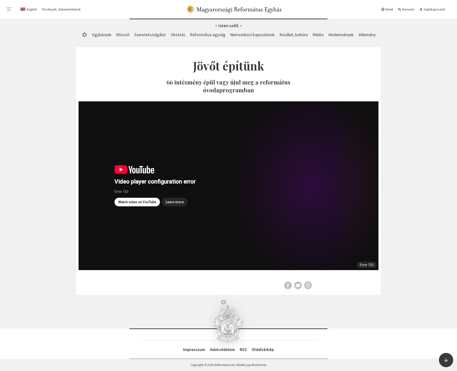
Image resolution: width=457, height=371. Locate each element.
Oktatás (178, 34)
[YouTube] (298, 285)
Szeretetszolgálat (150, 34)
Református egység (207, 34)
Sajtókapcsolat (434, 9)
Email (389, 9)
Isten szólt (229, 25)
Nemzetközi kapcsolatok (252, 34)
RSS (243, 349)
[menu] (9, 9)
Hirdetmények (341, 34)
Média (318, 34)
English (32, 9)
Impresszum (194, 349)
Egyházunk (101, 34)
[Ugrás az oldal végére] (446, 360)
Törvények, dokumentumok (61, 9)
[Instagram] (308, 285)
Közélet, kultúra (293, 34)
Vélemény (367, 34)
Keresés (408, 9)
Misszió (122, 34)
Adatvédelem (222, 349)
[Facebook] (288, 285)
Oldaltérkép (263, 349)
